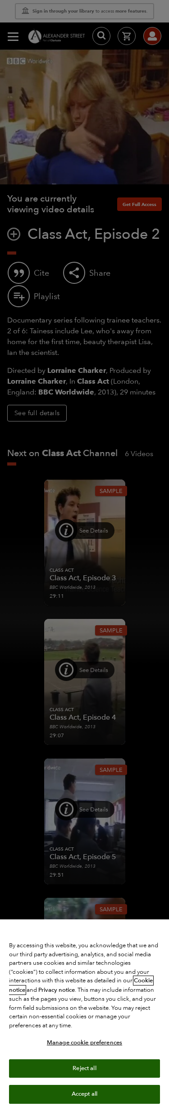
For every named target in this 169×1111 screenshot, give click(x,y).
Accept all (84, 1094)
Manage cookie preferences (84, 1043)
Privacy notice (56, 990)
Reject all (84, 1068)
